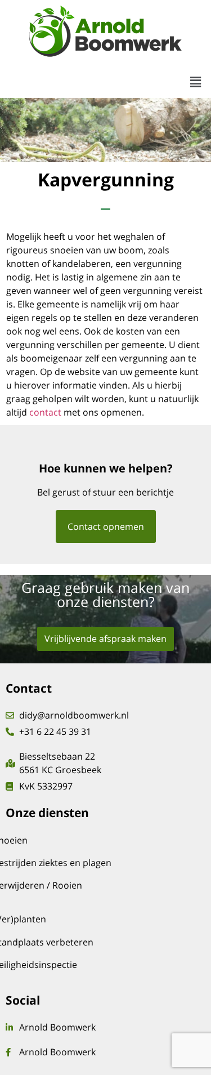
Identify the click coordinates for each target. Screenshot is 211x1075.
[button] (195, 82)
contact (45, 412)
